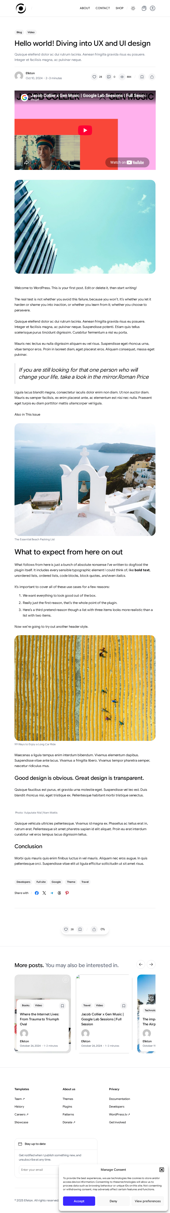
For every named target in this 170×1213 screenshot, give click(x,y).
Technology (152, 1010)
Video (31, 32)
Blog (19, 32)
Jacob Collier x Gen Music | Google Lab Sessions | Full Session (102, 1019)
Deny (113, 1201)
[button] (162, 1170)
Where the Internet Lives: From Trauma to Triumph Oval (39, 1019)
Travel (85, 881)
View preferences (148, 1201)
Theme (71, 881)
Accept (79, 1201)
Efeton (30, 73)
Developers (23, 881)
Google (56, 881)
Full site (41, 881)
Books (26, 1005)
